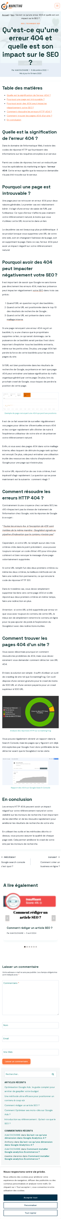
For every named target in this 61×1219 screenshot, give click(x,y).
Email (6, 1038)
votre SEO (38, 290)
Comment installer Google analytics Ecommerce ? (26, 1150)
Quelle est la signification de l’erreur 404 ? (29, 95)
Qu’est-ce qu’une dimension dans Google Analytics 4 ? (26, 1136)
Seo (22, 24)
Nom (5, 1025)
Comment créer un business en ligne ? (50, 862)
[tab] (25, 947)
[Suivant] (54, 918)
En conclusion (14, 119)
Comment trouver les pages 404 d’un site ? (29, 115)
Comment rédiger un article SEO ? (29, 928)
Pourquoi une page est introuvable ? (26, 99)
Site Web (8, 1052)
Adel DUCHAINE (21, 70)
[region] (30, 1193)
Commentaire (11, 983)
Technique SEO (33, 24)
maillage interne (15, 319)
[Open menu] (57, 5)
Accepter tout (30, 1197)
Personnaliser (30, 1205)
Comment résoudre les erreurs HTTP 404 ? (29, 111)
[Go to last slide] (7, 918)
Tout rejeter (30, 1213)
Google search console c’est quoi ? (13, 862)
